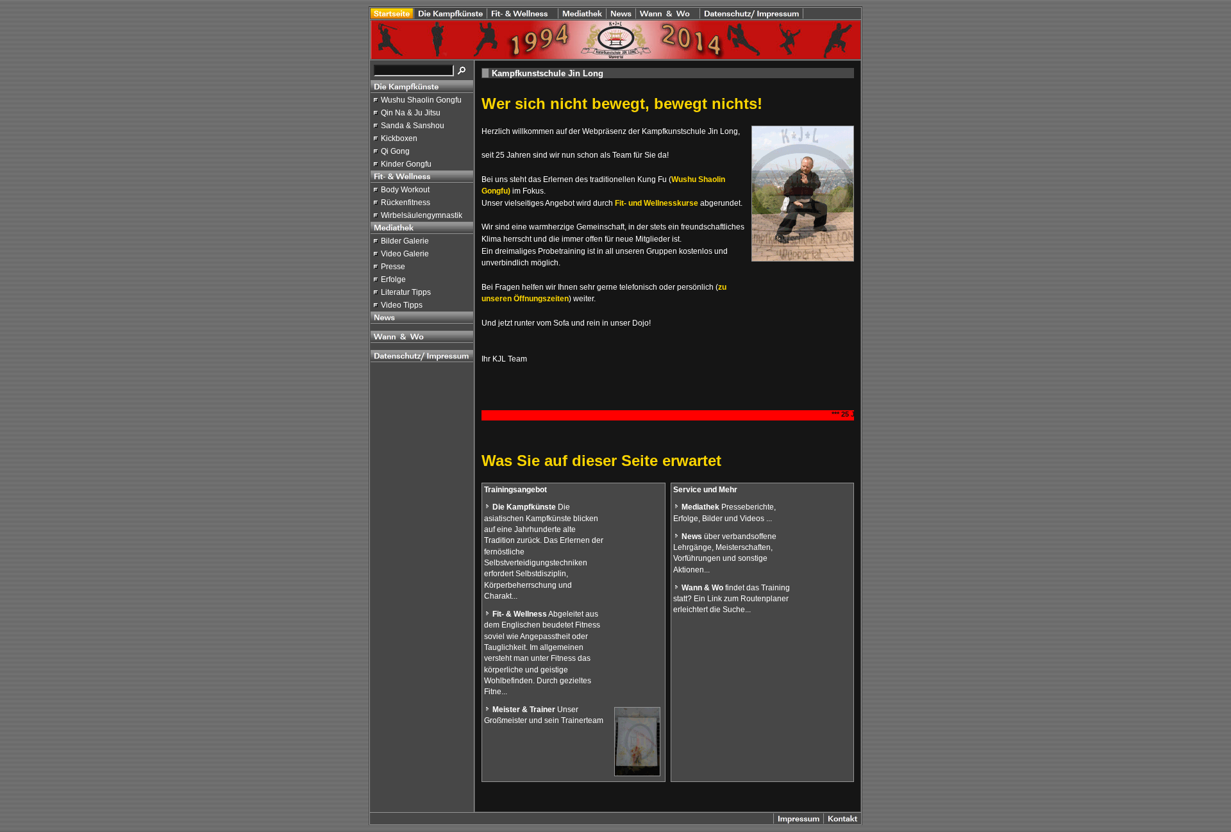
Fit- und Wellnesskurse (656, 203)
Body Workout (405, 189)
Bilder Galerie (405, 241)
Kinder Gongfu (406, 164)
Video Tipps (402, 305)
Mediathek (700, 507)
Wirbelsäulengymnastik (421, 215)
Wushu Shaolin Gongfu (421, 100)
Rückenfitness (405, 202)
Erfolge (393, 279)
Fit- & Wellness (519, 614)
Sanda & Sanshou (412, 125)
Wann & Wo (702, 587)
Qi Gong (395, 151)
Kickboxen (399, 138)
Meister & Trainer (523, 709)
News (692, 536)
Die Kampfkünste (524, 507)
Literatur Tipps (406, 292)
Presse (393, 266)
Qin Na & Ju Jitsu (410, 112)
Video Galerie (405, 253)
